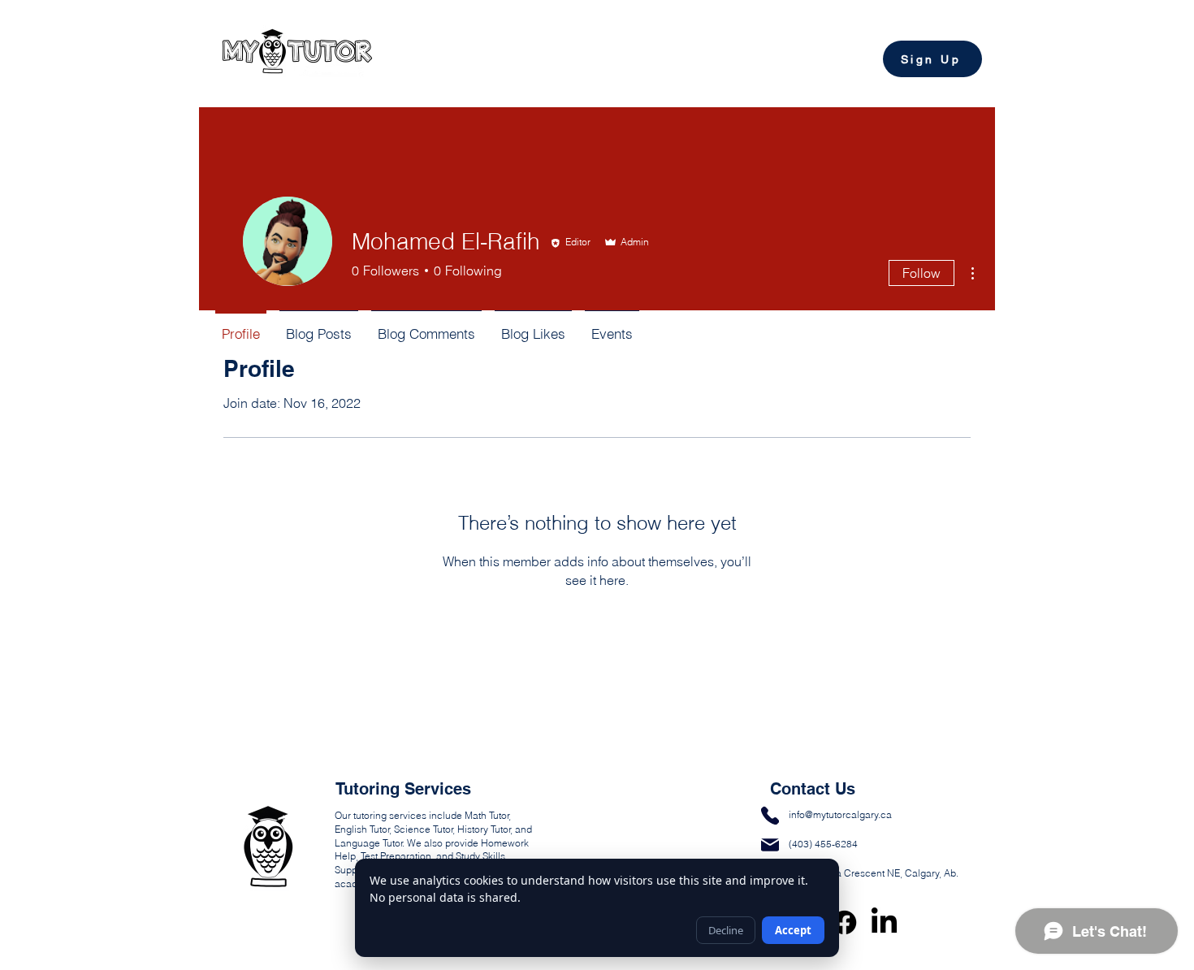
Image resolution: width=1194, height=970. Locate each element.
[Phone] (770, 815)
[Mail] (770, 844)
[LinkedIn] (884, 922)
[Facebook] (844, 922)
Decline (725, 930)
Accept (793, 930)
